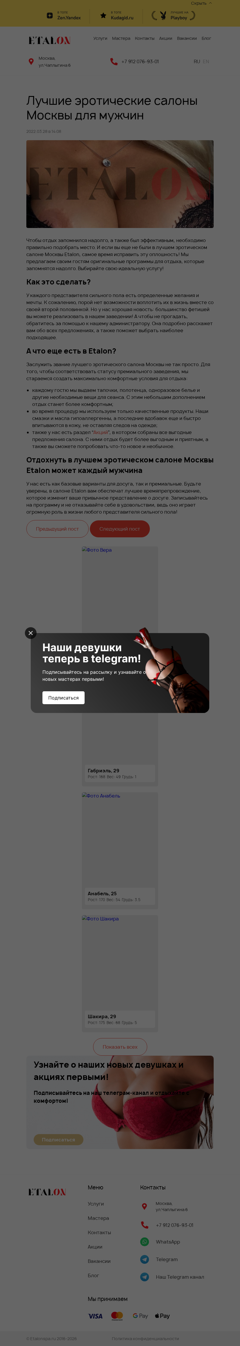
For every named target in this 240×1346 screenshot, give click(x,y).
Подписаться (63, 698)
